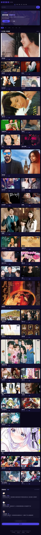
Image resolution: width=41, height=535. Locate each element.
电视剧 (9, 27)
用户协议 (28, 532)
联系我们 (18, 532)
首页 (15, 4)
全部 (2, 27)
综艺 (21, 4)
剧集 (19, 4)
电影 (17, 4)
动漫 (24, 4)
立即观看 (6, 21)
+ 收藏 (13, 21)
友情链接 (23, 532)
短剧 (26, 4)
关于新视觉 (13, 532)
